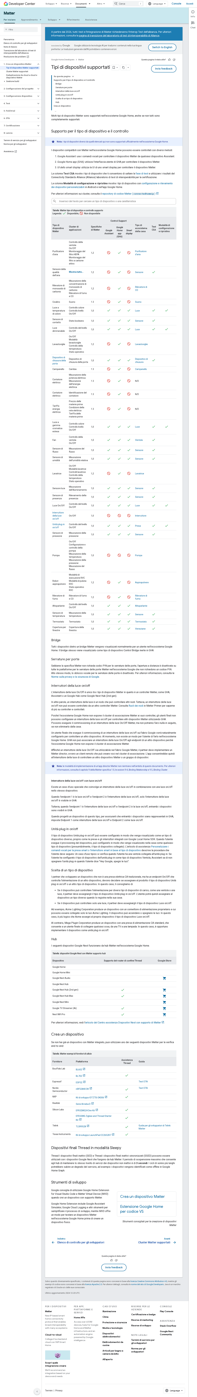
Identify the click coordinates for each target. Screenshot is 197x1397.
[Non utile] (174, 59)
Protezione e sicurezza (115, 1322)
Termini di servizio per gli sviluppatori (143, 1341)
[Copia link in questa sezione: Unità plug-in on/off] (81, 829)
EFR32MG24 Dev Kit (85, 1110)
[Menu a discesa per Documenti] (90, 3)
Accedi (189, 3)
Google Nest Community (166, 1333)
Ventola (139, 440)
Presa (138, 526)
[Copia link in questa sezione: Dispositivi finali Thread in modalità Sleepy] (124, 1148)
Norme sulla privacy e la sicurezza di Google (75, 676)
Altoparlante (141, 606)
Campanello (141, 369)
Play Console (166, 1311)
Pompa (138, 555)
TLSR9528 (81, 1126)
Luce (137, 310)
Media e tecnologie (113, 1328)
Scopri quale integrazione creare (55, 1364)
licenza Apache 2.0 (93, 1284)
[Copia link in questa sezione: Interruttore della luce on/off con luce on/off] (105, 781)
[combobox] (128, 3)
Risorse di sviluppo (141, 1325)
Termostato (141, 621)
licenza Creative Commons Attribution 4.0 (149, 1281)
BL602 (79, 1069)
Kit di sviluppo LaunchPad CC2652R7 (93, 1135)
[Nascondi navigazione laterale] (37, 1391)
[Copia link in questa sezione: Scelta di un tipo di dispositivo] (96, 870)
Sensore (139, 272)
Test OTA (143, 1081)
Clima (105, 1316)
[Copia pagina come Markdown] (123, 67)
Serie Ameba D (83, 1104)
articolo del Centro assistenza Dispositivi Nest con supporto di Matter (123, 1022)
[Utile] (169, 59)
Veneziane (140, 629)
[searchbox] (21, 29)
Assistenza (91, 19)
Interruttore (140, 515)
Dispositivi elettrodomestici (111, 1335)
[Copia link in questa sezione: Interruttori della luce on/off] (93, 686)
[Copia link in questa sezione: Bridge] (63, 640)
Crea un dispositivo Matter (142, 1196)
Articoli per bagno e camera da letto (113, 1352)
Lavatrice (139, 473)
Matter (9, 13)
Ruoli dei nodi (136, 705)
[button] (18, 64)
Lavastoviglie (141, 344)
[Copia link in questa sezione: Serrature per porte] (82, 659)
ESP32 (79, 1082)
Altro (99, 3)
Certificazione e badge (143, 1314)
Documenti (81, 3)
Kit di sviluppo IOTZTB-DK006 (90, 1097)
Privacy (58, 1390)
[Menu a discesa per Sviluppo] (60, 19)
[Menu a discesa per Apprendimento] (41, 19)
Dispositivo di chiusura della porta (59, 360)
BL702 (79, 1076)
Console (176, 3)
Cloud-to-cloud (53, 1334)
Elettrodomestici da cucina (113, 1344)
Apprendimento (29, 19)
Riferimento (73, 19)
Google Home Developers (62, 59)
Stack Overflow (168, 1325)
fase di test (142, 173)
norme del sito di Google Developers (147, 1284)
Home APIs (79, 1317)
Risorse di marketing (142, 1320)
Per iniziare (10, 19)
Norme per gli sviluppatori (138, 1350)
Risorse (65, 3)
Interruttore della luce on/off (58, 515)
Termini (48, 1390)
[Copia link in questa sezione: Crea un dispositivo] (87, 1034)
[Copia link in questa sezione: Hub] (60, 939)
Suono (138, 302)
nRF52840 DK (82, 1089)
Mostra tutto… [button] (76, 272)
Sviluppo (50, 3)
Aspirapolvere (142, 582)
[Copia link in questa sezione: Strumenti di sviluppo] (89, 1182)
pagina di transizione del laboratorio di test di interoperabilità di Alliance (119, 35)
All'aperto (108, 1359)
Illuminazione (109, 1311)
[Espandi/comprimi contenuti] (73, 76)
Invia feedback (163, 68)
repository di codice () (128, 193)
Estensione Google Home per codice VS (141, 1209)
